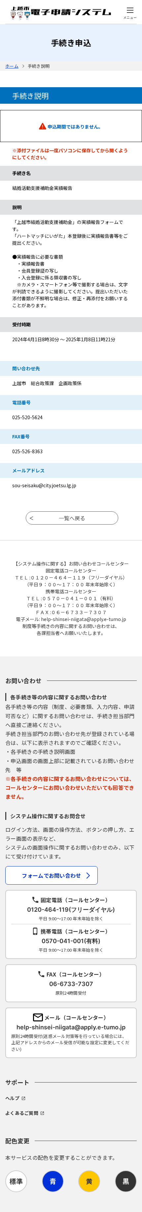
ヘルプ (12, 1098)
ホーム (11, 66)
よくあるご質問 (21, 1113)
